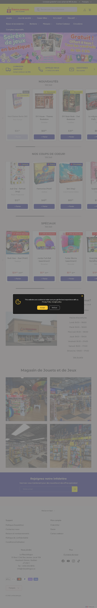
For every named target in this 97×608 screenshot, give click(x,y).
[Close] (82, 296)
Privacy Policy (46, 302)
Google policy (57, 302)
